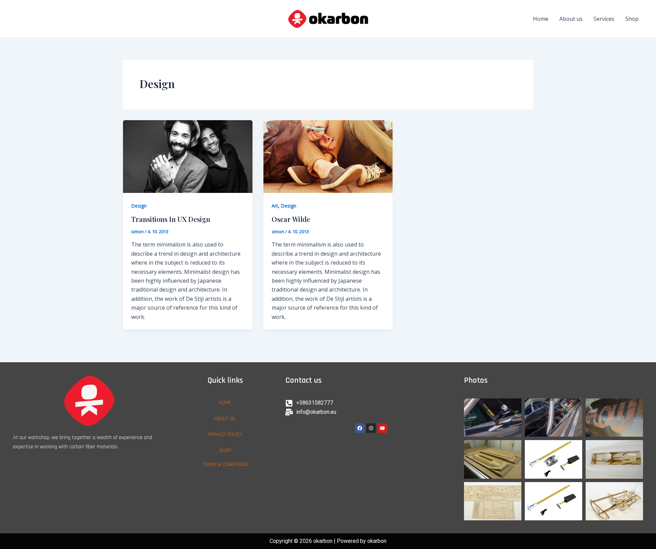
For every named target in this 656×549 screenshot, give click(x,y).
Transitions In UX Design (170, 219)
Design (139, 205)
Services (603, 19)
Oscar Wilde (291, 219)
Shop (632, 19)
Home (540, 19)
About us (571, 19)
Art (275, 205)
